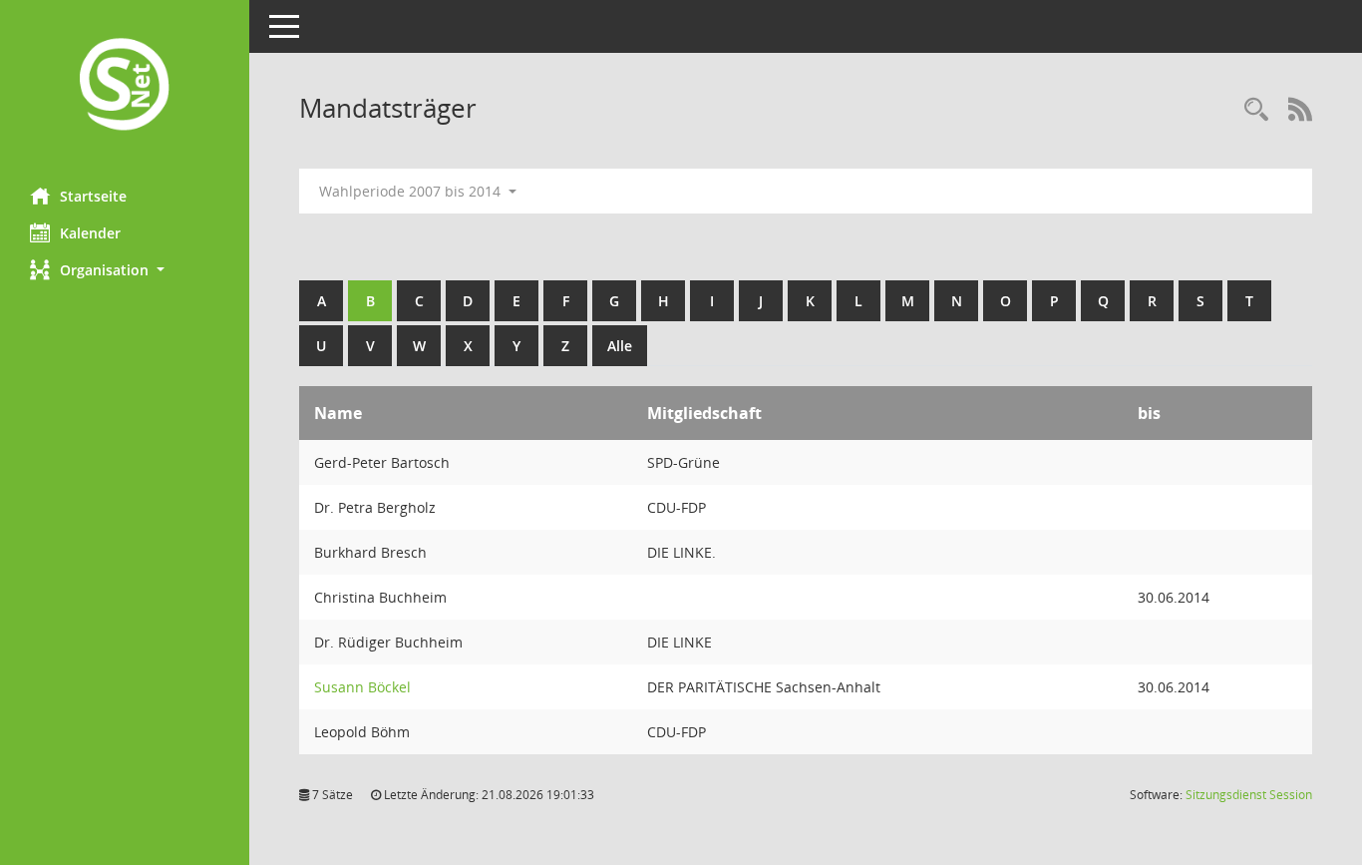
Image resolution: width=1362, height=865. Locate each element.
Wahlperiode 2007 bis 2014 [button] (412, 191)
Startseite (93, 196)
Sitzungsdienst (1249, 794)
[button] (124, 269)
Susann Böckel (362, 686)
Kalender (90, 232)
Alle (619, 345)
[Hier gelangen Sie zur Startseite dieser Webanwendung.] (124, 86)
